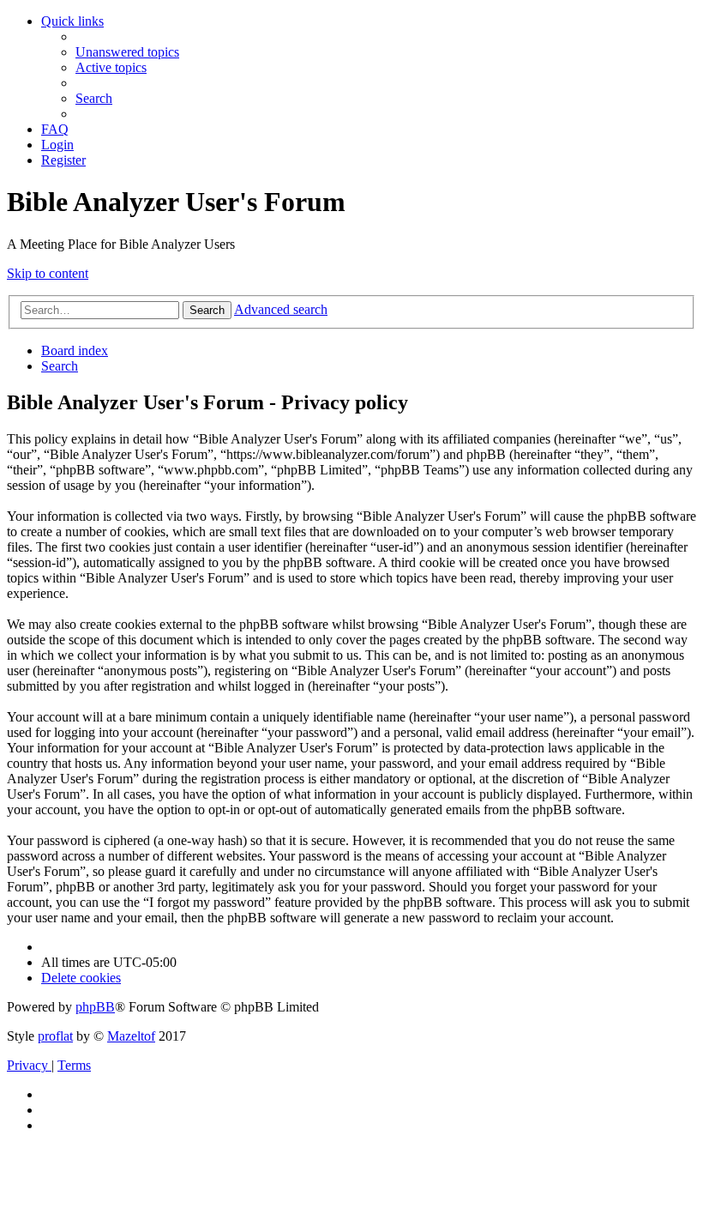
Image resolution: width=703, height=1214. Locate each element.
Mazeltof (131, 1036)
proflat (55, 1036)
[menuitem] (127, 52)
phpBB (95, 1007)
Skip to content (47, 273)
